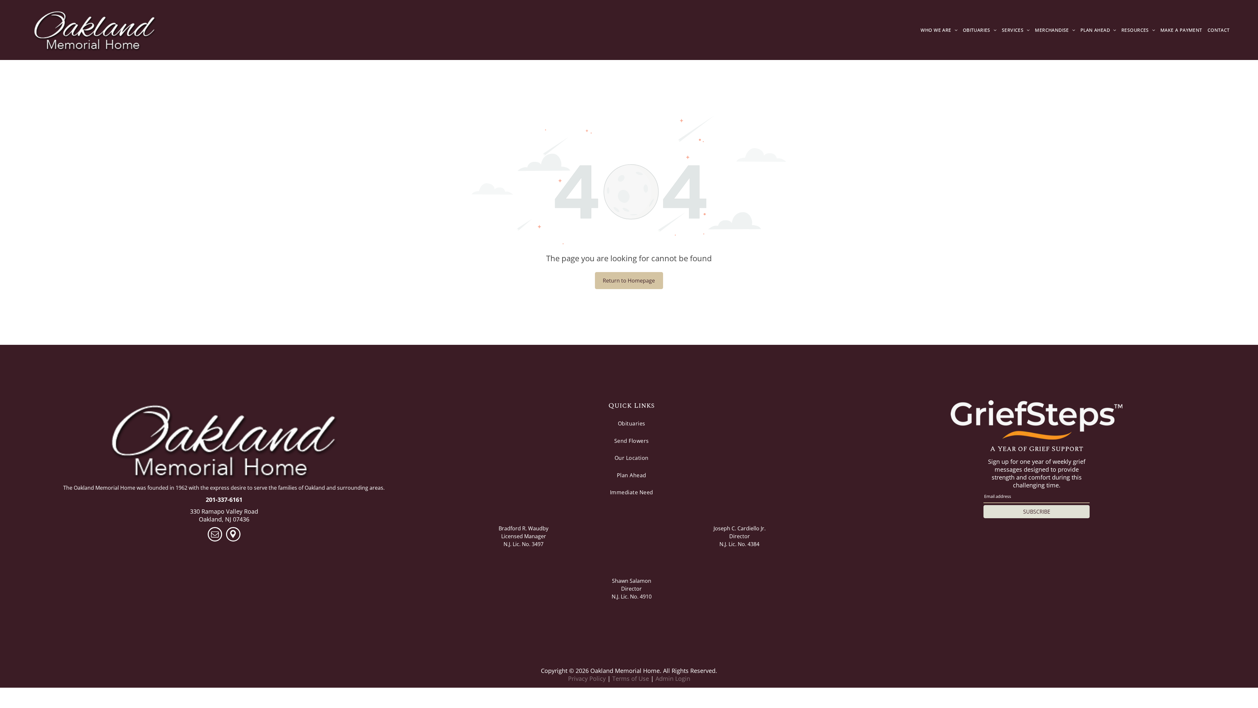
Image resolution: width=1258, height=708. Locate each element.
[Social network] (233, 535)
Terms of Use (630, 678)
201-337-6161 (224, 499)
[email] (215, 535)
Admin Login (673, 678)
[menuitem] (939, 30)
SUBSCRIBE (1036, 511)
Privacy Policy (587, 678)
